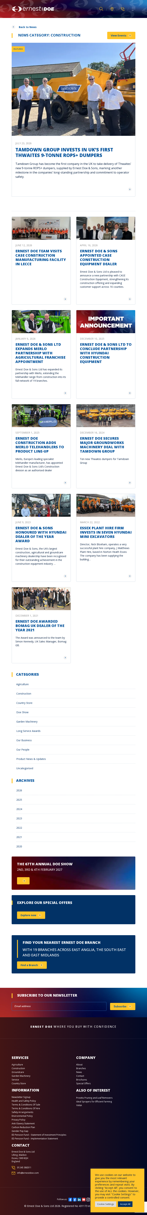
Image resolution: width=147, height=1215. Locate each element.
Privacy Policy (18, 1119)
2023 (19, 818)
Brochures (81, 1079)
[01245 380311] (122, 9)
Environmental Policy (22, 1115)
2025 (19, 799)
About (79, 1064)
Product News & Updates (31, 759)
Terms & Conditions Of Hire (26, 1108)
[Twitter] (75, 1199)
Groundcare (18, 1072)
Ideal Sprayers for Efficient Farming (94, 1101)
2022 (19, 827)
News (79, 1072)
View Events (118, 35)
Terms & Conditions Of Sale (26, 1104)
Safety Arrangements (22, 1112)
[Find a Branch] (112, 9)
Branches (81, 1068)
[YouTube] (84, 1199)
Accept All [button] (125, 1204)
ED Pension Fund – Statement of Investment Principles (39, 1134)
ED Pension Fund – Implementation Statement (35, 1138)
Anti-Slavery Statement (23, 1123)
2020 (19, 846)
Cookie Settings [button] (105, 1204)
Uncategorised (24, 768)
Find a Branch (29, 965)
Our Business (24, 740)
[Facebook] (70, 1199)
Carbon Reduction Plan (23, 1127)
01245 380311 (24, 1167)
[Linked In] (79, 1199)
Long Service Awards (28, 731)
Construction (23, 693)
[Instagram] (88, 1199)
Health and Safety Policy (24, 1100)
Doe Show (22, 712)
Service (15, 1079)
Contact (80, 1075)
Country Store (24, 703)
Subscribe (120, 1006)
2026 (19, 790)
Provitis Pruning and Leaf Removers (94, 1097)
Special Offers (83, 1083)
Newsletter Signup (21, 1097)
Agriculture (22, 684)
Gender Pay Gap (20, 1131)
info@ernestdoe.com (28, 1172)
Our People (22, 749)
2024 (19, 809)
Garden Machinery (26, 721)
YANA (79, 1105)
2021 (19, 837)
